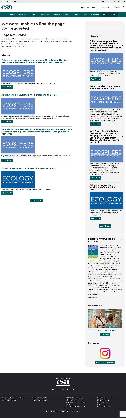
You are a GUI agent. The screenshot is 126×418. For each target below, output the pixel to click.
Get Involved (104, 7)
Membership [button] (44, 15)
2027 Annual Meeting (75, 398)
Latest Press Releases (75, 400)
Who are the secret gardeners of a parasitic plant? (28, 168)
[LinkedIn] (103, 1)
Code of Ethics (103, 402)
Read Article (7, 87)
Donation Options (104, 407)
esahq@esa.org (42, 400)
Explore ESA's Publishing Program (101, 240)
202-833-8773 (42, 398)
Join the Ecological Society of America (102, 330)
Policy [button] (85, 15)
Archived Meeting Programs (76, 402)
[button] (109, 14)
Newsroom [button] (95, 15)
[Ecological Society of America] (6, 7)
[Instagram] (108, 1)
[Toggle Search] (124, 7)
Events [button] (33, 15)
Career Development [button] (60, 15)
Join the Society (104, 400)
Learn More (92, 298)
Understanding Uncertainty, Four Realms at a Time (29, 95)
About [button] (12, 15)
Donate (117, 7)
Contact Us (121, 1)
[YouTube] (111, 1)
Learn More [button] (105, 334)
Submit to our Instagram (105, 363)
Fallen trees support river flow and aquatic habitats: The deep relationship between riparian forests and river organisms (35, 61)
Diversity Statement (105, 398)
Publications (22, 15)
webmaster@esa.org (18, 44)
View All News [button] (37, 200)
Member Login (89, 7)
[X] (114, 1)
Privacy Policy (75, 411)
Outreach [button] (75, 15)
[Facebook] (106, 1)
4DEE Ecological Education (77, 407)
